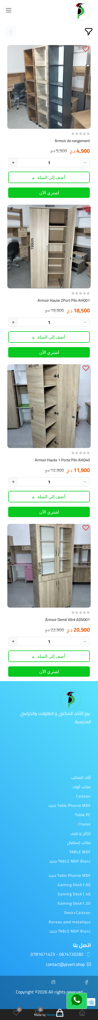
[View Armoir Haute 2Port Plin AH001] (49, 246)
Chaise (84, 824)
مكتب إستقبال (79, 842)
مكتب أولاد (81, 786)
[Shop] (60, 1013)
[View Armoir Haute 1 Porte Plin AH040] (49, 406)
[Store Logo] (80, 10)
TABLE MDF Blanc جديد (70, 861)
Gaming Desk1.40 (74, 894)
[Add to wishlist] (86, 49)
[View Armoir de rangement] (49, 87)
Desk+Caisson (77, 912)
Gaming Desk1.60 (74, 884)
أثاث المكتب (81, 777)
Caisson (83, 796)
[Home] (82, 1012)
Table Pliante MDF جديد (69, 805)
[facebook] (88, 982)
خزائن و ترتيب (80, 833)
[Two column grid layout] (11, 32)
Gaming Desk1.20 (74, 903)
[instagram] (55, 982)
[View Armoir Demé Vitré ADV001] (49, 566)
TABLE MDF (80, 851)
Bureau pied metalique (70, 921)
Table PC (83, 814)
